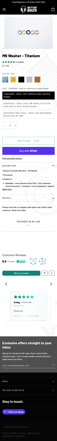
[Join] (52, 365)
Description (9, 166)
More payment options (12, 158)
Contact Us (33, 433)
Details (6, 198)
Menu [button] (5, 381)
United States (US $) (16, 427)
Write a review (21, 273)
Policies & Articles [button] (13, 390)
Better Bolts (12, 433)
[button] (8, 62)
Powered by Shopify (13, 436)
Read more (7, 189)
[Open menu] (6, 9)
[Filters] (45, 273)
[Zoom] (28, 33)
